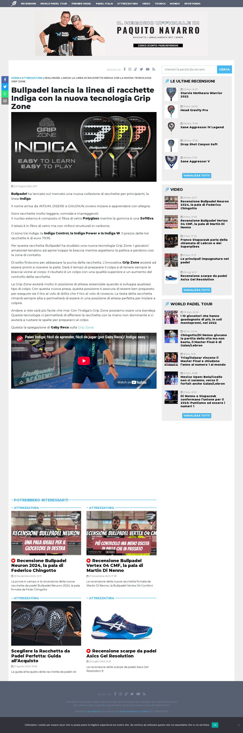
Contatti (144, 711)
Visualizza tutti (197, 175)
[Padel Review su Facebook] (125, 69)
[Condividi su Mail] (5, 101)
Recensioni (28, 3)
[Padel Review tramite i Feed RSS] (153, 69)
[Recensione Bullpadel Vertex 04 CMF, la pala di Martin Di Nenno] (121, 533)
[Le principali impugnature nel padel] (171, 260)
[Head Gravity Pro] (171, 111)
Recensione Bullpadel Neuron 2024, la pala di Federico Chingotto (38, 565)
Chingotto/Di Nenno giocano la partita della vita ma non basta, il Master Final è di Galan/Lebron (204, 340)
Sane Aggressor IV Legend (202, 127)
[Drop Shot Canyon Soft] (171, 145)
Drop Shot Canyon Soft (199, 144)
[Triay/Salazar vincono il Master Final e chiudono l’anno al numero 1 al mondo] (171, 359)
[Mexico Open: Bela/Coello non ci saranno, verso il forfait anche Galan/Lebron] (171, 378)
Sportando (192, 3)
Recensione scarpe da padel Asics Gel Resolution (121, 653)
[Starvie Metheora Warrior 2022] (171, 94)
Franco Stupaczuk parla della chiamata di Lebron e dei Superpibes (204, 243)
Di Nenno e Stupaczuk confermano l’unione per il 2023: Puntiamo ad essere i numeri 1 (203, 401)
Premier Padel (81, 3)
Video (146, 3)
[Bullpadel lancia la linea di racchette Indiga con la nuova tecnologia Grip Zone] (84, 146)
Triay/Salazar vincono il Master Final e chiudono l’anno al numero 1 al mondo (203, 361)
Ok (215, 724)
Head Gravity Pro (194, 110)
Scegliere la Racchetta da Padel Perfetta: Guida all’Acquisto (40, 655)
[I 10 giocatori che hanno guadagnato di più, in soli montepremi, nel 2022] (171, 317)
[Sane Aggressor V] (171, 162)
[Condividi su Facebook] (5, 79)
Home (15, 77)
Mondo (175, 3)
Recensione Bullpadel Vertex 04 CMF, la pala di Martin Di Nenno (114, 565)
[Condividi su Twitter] (5, 86)
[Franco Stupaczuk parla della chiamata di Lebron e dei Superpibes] (171, 241)
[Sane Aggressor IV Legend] (171, 128)
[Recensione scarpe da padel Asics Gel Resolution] (121, 623)
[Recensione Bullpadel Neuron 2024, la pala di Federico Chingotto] (46, 533)
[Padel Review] (14, 3)
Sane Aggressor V (195, 161)
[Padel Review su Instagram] (129, 69)
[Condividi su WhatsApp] (5, 93)
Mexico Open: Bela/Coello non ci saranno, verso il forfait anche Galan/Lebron (203, 380)
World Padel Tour (53, 3)
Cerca (224, 69)
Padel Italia (104, 3)
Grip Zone (86, 327)
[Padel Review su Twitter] (141, 69)
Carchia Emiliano (127, 711)
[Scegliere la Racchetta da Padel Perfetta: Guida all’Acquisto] (46, 623)
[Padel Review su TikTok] (135, 69)
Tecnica (160, 3)
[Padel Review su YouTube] (147, 69)
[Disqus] (84, 438)
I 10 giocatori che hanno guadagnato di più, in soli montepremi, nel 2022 (201, 319)
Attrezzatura (127, 3)
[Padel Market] (121, 33)
